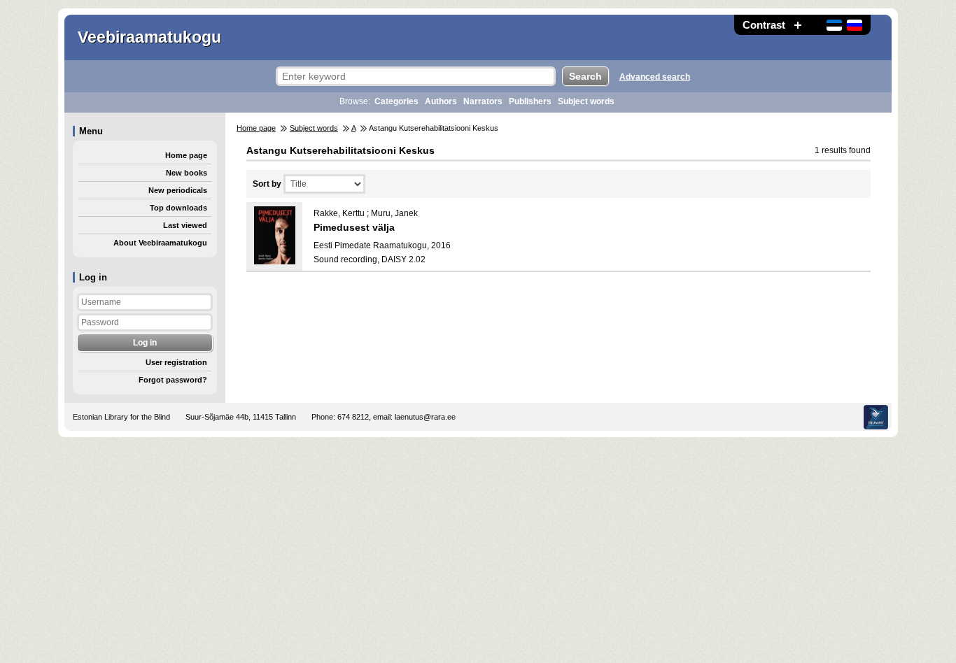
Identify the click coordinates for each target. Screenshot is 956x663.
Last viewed (185, 225)
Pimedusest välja (354, 227)
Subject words (586, 101)
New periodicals (177, 190)
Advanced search (654, 77)
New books (186, 173)
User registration (176, 362)
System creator (876, 417)
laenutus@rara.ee (425, 417)
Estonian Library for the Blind (121, 417)
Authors (441, 101)
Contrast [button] (764, 25)
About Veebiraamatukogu (160, 242)
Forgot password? (173, 380)
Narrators (482, 101)
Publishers (530, 101)
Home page (186, 155)
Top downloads (178, 208)
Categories (396, 101)
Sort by (267, 184)
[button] (797, 25)
